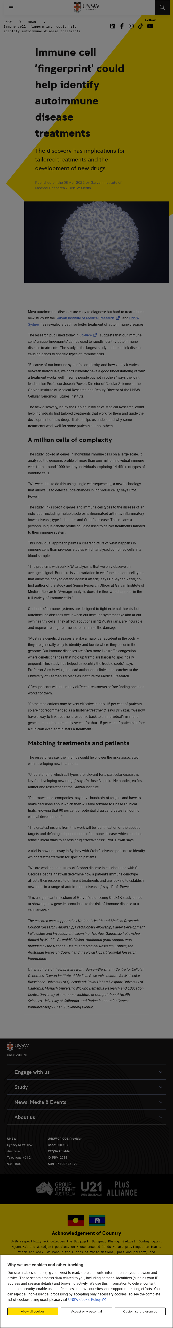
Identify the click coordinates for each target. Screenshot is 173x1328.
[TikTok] (140, 26)
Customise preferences (140, 1311)
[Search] (162, 7)
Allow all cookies (33, 1311)
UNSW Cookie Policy (88, 1299)
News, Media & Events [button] (40, 1102)
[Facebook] (122, 26)
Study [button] (21, 1087)
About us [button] (24, 1117)
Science (89, 335)
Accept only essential (86, 1311)
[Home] (86, 7)
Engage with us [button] (32, 1072)
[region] (86, 1291)
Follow (150, 20)
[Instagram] (131, 26)
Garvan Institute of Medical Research (88, 318)
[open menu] (11, 7)
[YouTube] (150, 26)
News (32, 22)
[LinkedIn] (113, 26)
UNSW (8, 22)
